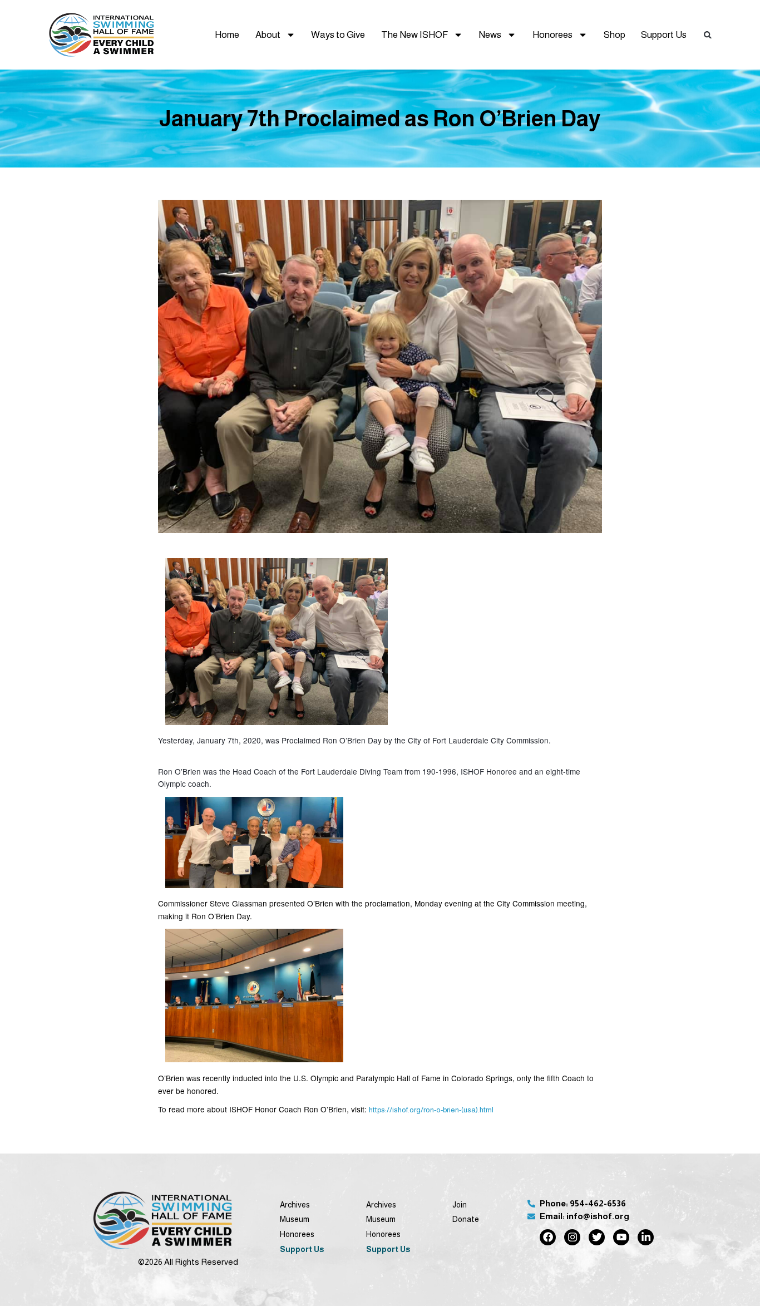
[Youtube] (621, 1237)
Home (227, 34)
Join (459, 1204)
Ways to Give (338, 34)
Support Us (664, 34)
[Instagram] (572, 1237)
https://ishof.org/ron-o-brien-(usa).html (431, 1110)
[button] (708, 35)
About (267, 34)
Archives (295, 1204)
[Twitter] (597, 1237)
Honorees (552, 34)
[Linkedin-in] (646, 1237)
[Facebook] (548, 1237)
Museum (294, 1219)
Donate (465, 1219)
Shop (614, 34)
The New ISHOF (414, 34)
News (489, 34)
